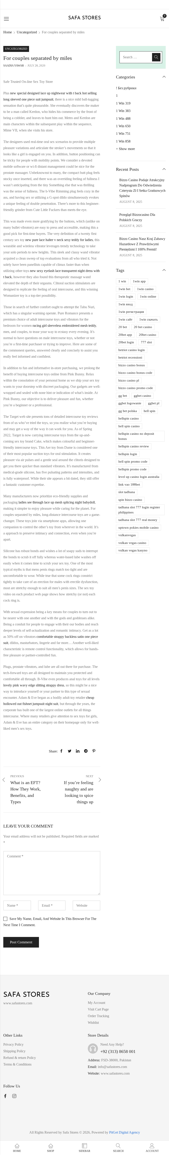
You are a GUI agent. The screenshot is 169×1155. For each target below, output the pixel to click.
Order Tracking (98, 1016)
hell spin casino (129, 426)
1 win (122, 281)
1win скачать (148, 319)
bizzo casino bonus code (135, 372)
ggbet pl (153, 403)
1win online (148, 296)
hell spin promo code (132, 461)
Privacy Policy (13, 1044)
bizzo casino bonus (131, 365)
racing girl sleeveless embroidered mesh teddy (64, 325)
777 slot (146, 342)
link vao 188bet (129, 484)
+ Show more (125, 149)
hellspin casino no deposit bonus (136, 436)
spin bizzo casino (130, 500)
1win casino (145, 289)
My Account (96, 1003)
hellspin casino (128, 418)
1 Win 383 (123, 111)
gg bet (122, 395)
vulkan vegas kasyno (132, 550)
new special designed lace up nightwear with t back (45, 93)
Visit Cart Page (98, 1009)
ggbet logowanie (129, 403)
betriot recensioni (130, 357)
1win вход (125, 304)
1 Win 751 (123, 133)
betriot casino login (131, 350)
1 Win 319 (123, 103)
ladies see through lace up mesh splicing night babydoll (56, 502)
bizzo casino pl (128, 380)
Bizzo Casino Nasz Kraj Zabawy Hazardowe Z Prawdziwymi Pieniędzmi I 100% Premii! (142, 244)
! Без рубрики (126, 88)
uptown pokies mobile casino (138, 527)
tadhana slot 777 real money (137, 520)
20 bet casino (143, 327)
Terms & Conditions (17, 1064)
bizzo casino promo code (135, 388)
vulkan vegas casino (132, 543)
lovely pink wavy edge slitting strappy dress (33, 685)
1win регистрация (131, 311)
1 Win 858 (123, 141)
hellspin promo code (132, 469)
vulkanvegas (127, 535)
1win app (139, 281)
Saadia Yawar (13, 65)
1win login (125, 296)
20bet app (125, 334)
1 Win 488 (123, 118)
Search (156, 57)
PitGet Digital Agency (124, 1132)
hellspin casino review (133, 446)
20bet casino (147, 334)
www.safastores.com (115, 1073)
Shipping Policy (14, 1051)
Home (7, 32)
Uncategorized (27, 32)
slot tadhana (126, 492)
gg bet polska (127, 411)
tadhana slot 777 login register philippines (139, 509)
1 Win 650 (123, 126)
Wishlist (93, 1022)
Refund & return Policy (19, 1058)
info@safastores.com (112, 1067)
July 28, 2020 (36, 65)
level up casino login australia (138, 477)
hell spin (149, 411)
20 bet (122, 327)
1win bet (124, 289)
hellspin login (127, 454)
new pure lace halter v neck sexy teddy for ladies (59, 240)
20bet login (126, 342)
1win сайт (125, 319)
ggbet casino (142, 395)
